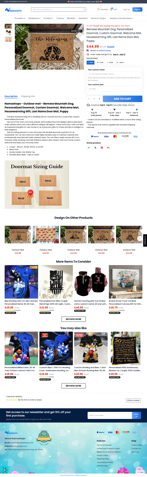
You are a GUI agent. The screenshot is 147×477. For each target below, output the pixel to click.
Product (47, 18)
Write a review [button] (133, 400)
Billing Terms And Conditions (109, 452)
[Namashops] (13, 9)
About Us (135, 452)
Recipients (34, 18)
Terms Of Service (104, 445)
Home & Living (97, 18)
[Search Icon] (84, 9)
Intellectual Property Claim (108, 448)
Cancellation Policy (105, 462)
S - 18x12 (90, 62)
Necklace (83, 18)
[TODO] (89, 147)
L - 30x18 (110, 62)
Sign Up (126, 9)
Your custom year (96, 84)
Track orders (136, 445)
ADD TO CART (122, 99)
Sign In (137, 9)
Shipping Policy (103, 459)
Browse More (73, 319)
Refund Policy (102, 466)
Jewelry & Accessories (120, 18)
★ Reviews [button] (145, 240)
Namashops (66, 475)
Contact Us (136, 448)
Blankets (71, 18)
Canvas (60, 18)
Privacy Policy (102, 455)
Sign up (136, 415)
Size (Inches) (92, 58)
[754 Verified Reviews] (44, 446)
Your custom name (96, 69)
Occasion (18, 18)
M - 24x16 (100, 62)
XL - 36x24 (120, 62)
